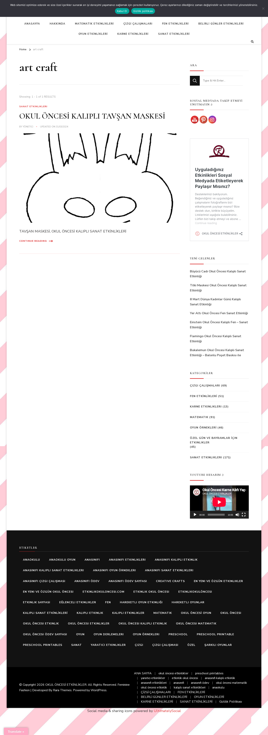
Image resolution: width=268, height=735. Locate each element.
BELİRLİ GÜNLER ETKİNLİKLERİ (221, 24)
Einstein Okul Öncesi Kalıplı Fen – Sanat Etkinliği (219, 325)
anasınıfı (92, 560)
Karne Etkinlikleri (206, 406)
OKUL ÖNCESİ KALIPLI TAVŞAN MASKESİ (92, 116)
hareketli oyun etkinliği (141, 602)
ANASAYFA (32, 24)
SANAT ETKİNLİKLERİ (174, 34)
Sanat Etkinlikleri (33, 106)
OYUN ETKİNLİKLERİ (93, 34)
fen (108, 602)
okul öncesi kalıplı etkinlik (143, 623)
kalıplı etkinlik (90, 613)
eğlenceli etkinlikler (77, 602)
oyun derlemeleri (109, 634)
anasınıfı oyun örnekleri (114, 570)
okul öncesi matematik (196, 623)
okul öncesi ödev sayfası (45, 634)
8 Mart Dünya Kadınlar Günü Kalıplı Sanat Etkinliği (215, 302)
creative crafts (170, 581)
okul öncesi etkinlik (41, 623)
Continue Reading (33, 241)
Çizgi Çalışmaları (205, 385)
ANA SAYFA (143, 673)
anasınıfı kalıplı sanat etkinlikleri (53, 570)
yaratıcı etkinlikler (108, 645)
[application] (219, 502)
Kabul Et (122, 11)
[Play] (195, 515)
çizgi (139, 645)
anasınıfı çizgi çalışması (44, 581)
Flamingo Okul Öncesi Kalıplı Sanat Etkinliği (215, 338)
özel (191, 645)
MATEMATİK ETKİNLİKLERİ (94, 24)
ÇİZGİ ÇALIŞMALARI (137, 24)
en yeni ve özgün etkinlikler (218, 581)
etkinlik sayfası (36, 602)
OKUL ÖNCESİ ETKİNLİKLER (66, 685)
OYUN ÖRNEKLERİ (203, 427)
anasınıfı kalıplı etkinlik (176, 560)
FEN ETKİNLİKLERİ (175, 24)
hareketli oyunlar (188, 602)
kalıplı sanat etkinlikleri (189, 687)
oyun (80, 634)
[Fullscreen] (244, 515)
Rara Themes (62, 690)
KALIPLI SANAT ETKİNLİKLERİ (45, 613)
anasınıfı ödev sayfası (127, 581)
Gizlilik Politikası (230, 701)
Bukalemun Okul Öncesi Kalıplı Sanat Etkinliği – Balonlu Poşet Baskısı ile (217, 352)
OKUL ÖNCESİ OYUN (196, 613)
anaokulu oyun (62, 560)
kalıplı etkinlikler (128, 613)
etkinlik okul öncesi (151, 592)
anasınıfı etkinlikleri (127, 560)
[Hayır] (263, 8)
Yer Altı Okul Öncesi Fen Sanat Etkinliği (219, 313)
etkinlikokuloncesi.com (103, 592)
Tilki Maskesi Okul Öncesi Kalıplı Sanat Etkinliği (218, 288)
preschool (178, 634)
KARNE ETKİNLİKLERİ (133, 34)
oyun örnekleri (146, 634)
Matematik (199, 417)
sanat (76, 645)
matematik (162, 613)
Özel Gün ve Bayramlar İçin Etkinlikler (213, 440)
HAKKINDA (57, 24)
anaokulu (31, 560)
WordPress (99, 690)
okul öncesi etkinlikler (88, 623)
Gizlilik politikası (143, 11)
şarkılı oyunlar (218, 645)
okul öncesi (230, 613)
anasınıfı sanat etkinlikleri (169, 570)
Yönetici (28, 126)
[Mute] (237, 515)
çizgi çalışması (165, 645)
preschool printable (215, 634)
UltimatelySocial (167, 710)
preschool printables (42, 645)
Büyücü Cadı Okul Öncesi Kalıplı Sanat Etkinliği (218, 274)
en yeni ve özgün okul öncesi (48, 592)
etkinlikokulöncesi (195, 592)
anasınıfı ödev (86, 581)
